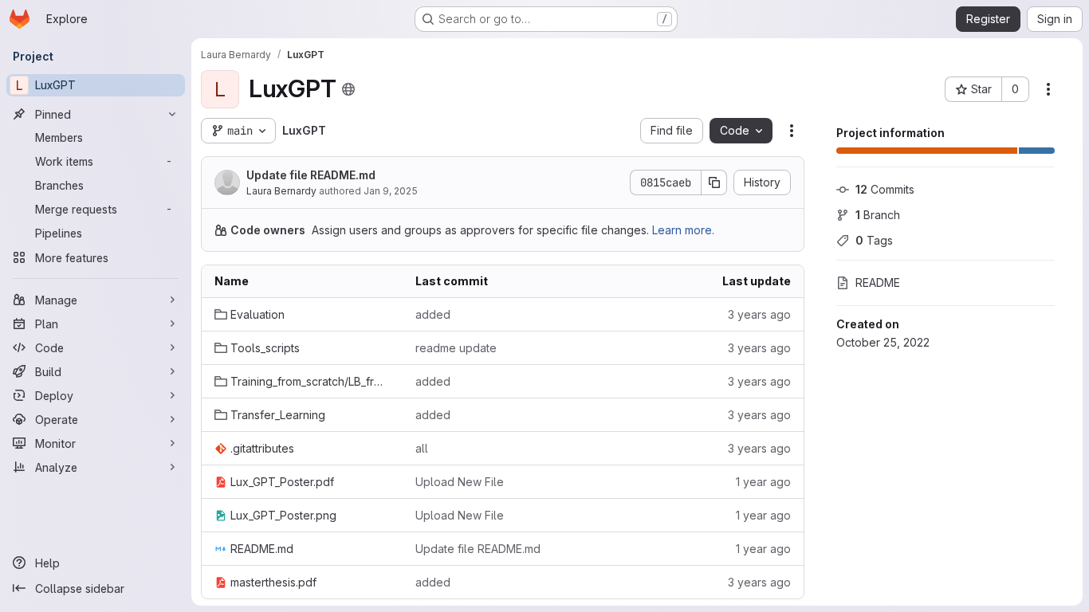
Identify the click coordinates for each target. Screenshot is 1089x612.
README (877, 282)
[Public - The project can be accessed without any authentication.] (348, 89)
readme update (456, 348)
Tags (874, 240)
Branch (877, 215)
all (421, 448)
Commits (884, 189)
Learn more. (683, 230)
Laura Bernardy (281, 191)
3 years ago (759, 314)
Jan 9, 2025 (391, 191)
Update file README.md (310, 175)
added (432, 314)
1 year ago (763, 481)
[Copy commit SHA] (714, 182)
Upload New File (459, 481)
